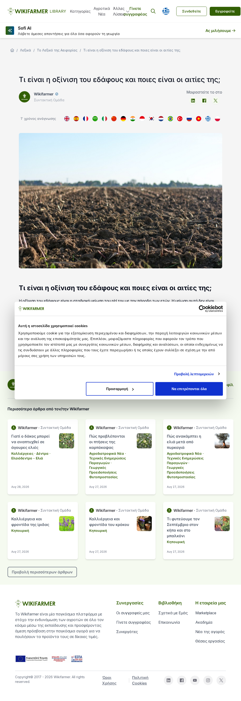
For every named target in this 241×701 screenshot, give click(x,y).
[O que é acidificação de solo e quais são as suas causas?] (170, 118)
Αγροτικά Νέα (101, 11)
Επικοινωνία (169, 622)
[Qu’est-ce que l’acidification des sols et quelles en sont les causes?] (85, 118)
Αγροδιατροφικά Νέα (106, 453)
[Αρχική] (12, 50)
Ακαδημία (204, 622)
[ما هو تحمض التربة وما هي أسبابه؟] (95, 118)
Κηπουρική (20, 531)
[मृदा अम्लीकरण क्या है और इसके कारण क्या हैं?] (133, 118)
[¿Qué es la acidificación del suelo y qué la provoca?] (76, 118)
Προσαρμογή (117, 389)
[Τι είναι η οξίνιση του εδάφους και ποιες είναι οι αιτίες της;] (208, 118)
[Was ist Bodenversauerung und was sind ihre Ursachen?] (123, 118)
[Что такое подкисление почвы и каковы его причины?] (189, 118)
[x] (215, 100)
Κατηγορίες (80, 11)
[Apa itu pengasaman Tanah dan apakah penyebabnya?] (142, 118)
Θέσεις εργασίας (210, 641)
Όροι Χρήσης (109, 680)
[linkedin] (193, 100)
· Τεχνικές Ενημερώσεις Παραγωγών (107, 458)
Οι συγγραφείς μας (133, 613)
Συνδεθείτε (191, 11)
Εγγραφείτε (225, 11)
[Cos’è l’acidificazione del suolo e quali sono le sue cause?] (104, 118)
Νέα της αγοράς (210, 631)
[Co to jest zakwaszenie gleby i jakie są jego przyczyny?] (217, 118)
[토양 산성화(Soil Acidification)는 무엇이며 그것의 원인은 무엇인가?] (151, 118)
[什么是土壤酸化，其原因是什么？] (114, 118)
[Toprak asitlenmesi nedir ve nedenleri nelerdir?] (180, 118)
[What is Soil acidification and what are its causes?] (67, 118)
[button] (166, 11)
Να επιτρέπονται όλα (189, 389)
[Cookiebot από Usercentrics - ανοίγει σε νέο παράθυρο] (202, 308)
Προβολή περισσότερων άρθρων (42, 572)
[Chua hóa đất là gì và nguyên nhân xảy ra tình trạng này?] (198, 118)
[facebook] (204, 100)
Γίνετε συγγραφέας (135, 11)
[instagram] (208, 680)
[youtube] (195, 680)
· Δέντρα (41, 453)
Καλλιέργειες (22, 453)
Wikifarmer (43, 94)
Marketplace (205, 613)
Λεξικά (25, 50)
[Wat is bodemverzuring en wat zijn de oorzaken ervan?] (161, 118)
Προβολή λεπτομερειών (194, 374)
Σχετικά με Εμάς (173, 613)
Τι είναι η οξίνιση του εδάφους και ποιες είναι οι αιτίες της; (132, 50)
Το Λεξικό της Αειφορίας (57, 50)
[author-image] (13, 384)
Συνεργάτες (127, 631)
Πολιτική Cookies (140, 680)
